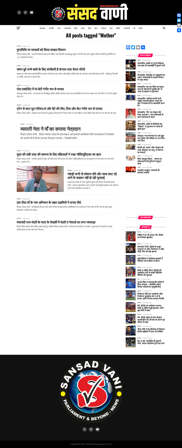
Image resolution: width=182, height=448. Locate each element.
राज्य (58, 28)
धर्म (134, 28)
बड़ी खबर (42, 28)
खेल (96, 28)
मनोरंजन (103, 28)
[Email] (179, 25)
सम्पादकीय (67, 28)
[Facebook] (179, 15)
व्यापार (83, 28)
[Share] (179, 30)
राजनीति (51, 28)
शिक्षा (89, 28)
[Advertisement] (145, 196)
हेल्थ (111, 28)
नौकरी (140, 28)
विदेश (75, 28)
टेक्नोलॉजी (127, 28)
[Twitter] (179, 20)
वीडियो (118, 28)
